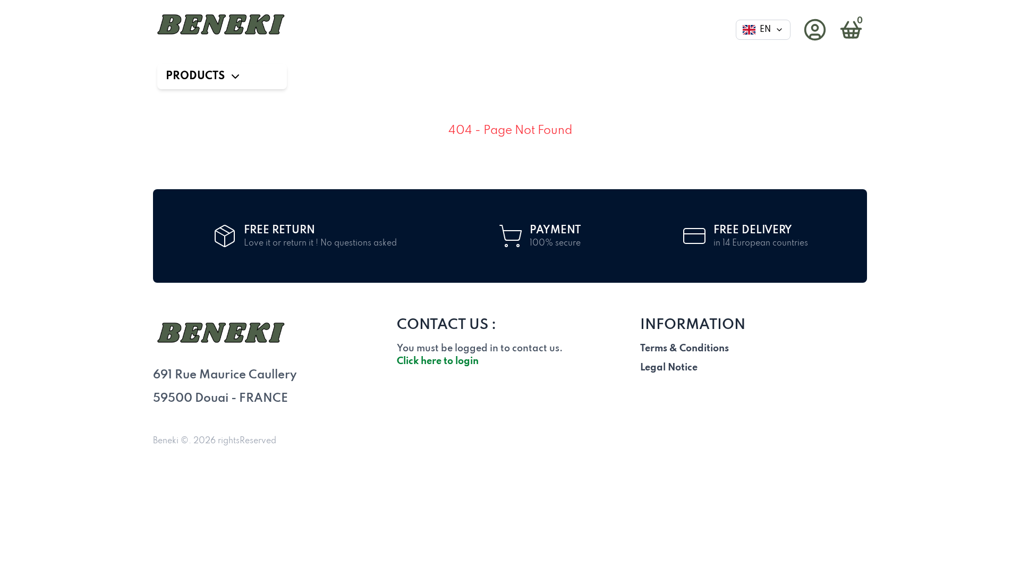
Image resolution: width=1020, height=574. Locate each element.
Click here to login (438, 361)
